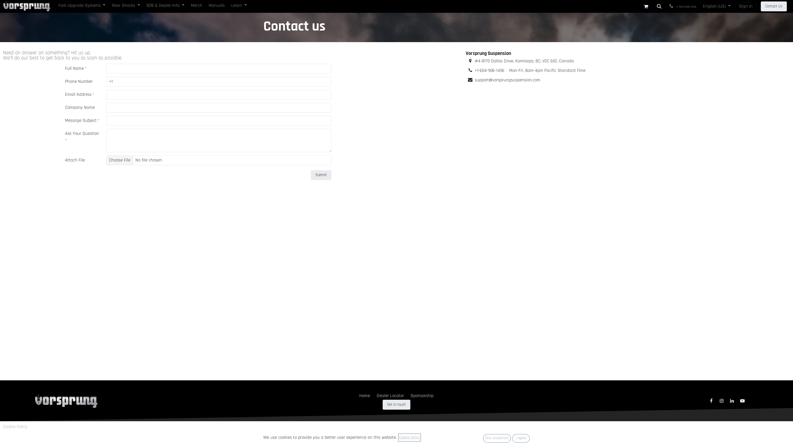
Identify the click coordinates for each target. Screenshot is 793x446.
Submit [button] (321, 175)
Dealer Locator (390, 396)
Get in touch (396, 404)
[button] (659, 6)
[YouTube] (742, 400)
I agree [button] (521, 438)
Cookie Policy (15, 427)
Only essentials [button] (497, 438)
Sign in (746, 6)
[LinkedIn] (732, 400)
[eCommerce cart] (646, 6)
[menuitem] (82, 6)
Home (364, 396)
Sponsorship (422, 396)
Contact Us (773, 6)
